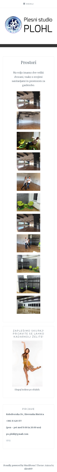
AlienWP (28, 469)
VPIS (8, 440)
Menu (30, 4)
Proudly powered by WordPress (19, 465)
